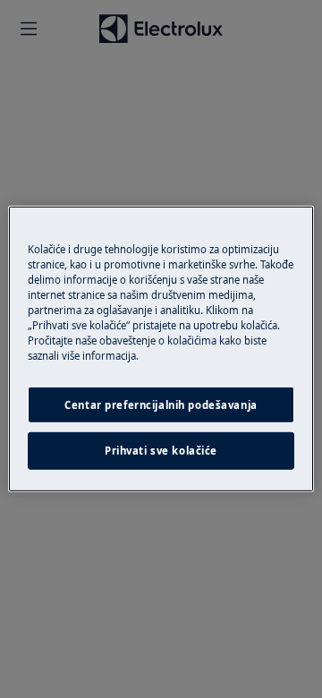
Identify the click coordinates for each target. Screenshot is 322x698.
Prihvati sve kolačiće (161, 450)
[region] (161, 349)
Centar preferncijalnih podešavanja (160, 404)
